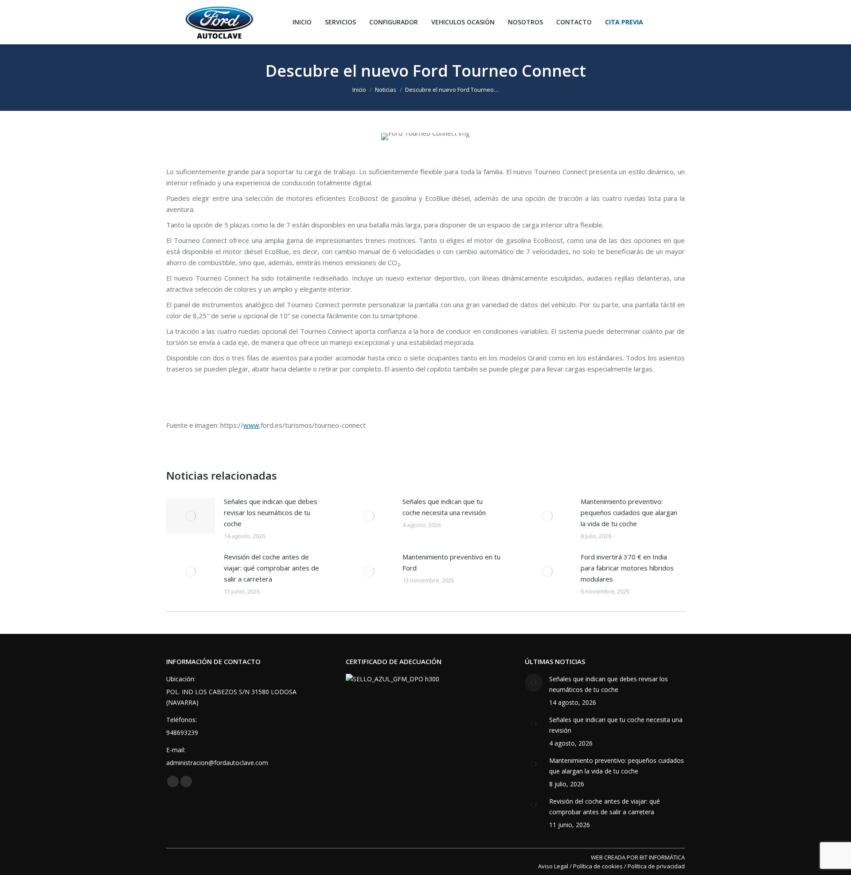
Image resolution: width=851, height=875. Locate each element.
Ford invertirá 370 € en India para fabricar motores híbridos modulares (627, 567)
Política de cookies (598, 866)
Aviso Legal (553, 866)
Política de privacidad (656, 866)
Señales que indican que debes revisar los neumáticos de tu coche (270, 512)
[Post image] (190, 516)
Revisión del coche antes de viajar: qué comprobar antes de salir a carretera (271, 567)
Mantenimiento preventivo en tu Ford (451, 562)
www (251, 425)
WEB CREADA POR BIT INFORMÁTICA (638, 857)
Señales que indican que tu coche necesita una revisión (444, 507)
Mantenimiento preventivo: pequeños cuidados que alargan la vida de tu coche (629, 512)
